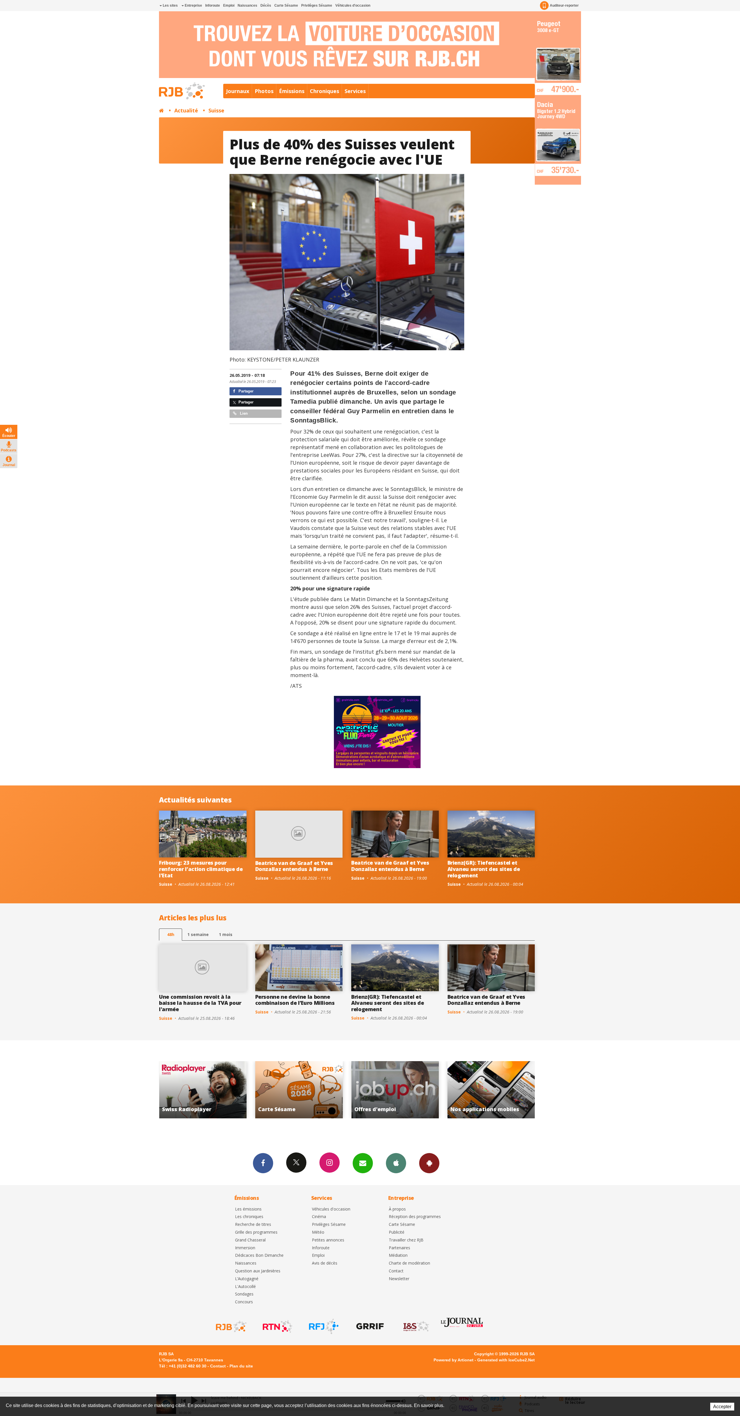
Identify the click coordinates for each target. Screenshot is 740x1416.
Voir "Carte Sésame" (491, 1089)
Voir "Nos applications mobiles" (299, 1089)
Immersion (245, 1248)
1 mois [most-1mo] (225, 934)
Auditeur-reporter (564, 5)
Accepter (722, 1406)
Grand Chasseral (250, 1240)
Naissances (247, 5)
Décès (265, 5)
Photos (264, 91)
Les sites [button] (170, 5)
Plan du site (241, 1366)
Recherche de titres (253, 1224)
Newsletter (399, 1278)
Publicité (396, 1232)
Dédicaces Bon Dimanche (259, 1255)
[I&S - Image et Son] (416, 1326)
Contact (396, 1271)
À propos (397, 1209)
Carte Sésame (286, 5)
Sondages (244, 1294)
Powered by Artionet (453, 1360)
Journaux (237, 91)
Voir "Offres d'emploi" (203, 1089)
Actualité (186, 110)
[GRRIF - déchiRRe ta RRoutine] (369, 1326)
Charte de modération (409, 1263)
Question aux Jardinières (257, 1271)
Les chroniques (249, 1216)
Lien (243, 413)
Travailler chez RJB (406, 1240)
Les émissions (248, 1209)
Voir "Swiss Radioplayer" (395, 1089)
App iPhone (396, 1163)
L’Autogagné (246, 1278)
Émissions (291, 91)
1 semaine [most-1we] (198, 934)
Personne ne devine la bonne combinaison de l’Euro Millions (295, 1000)
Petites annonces (328, 1240)
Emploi (228, 5)
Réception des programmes (415, 1216)
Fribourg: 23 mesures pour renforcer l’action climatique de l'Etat (201, 868)
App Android (429, 1163)
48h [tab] (170, 934)
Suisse (216, 110)
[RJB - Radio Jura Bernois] (231, 1326)
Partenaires (399, 1248)
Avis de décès (324, 1263)
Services (355, 91)
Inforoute (212, 5)
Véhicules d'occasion (352, 5)
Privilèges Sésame (316, 5)
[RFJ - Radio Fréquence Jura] (323, 1326)
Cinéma (319, 1216)
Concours (244, 1302)
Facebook (263, 1163)
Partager (245, 391)
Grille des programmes (256, 1232)
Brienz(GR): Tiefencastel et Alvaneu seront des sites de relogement (483, 868)
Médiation (398, 1255)
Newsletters (363, 1163)
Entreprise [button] (193, 5)
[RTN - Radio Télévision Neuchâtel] (277, 1326)
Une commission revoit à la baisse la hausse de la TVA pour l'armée (200, 1003)
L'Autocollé (245, 1286)
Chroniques (324, 91)
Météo (318, 1232)
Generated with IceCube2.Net (506, 1360)
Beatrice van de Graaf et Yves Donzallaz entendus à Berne (294, 866)
